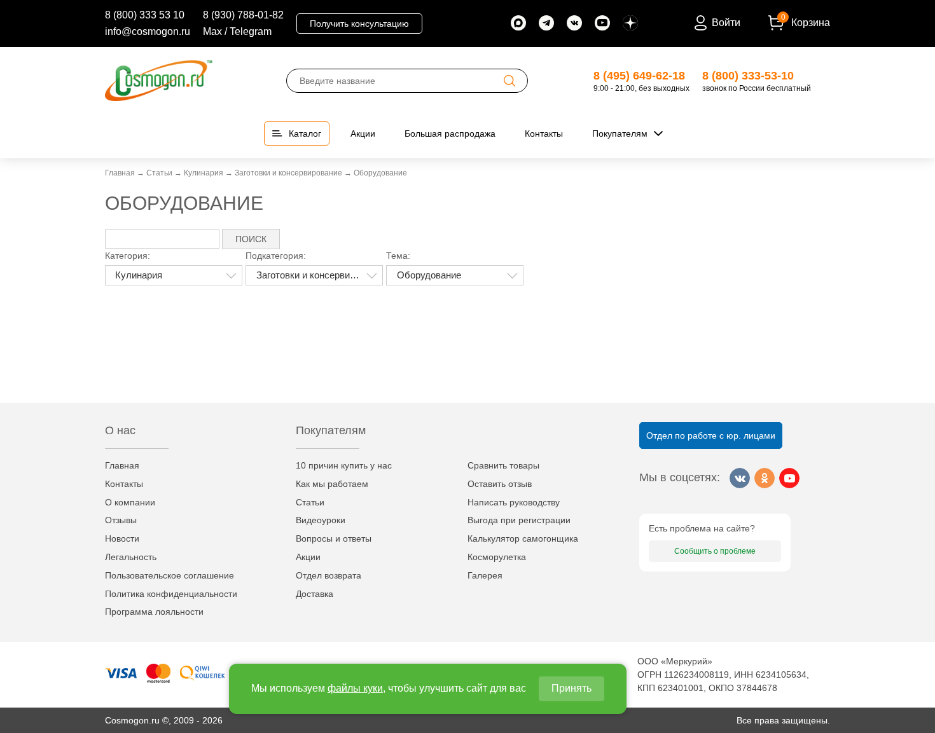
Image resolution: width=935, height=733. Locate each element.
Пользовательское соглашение (169, 575)
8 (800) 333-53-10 (748, 75)
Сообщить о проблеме (715, 551)
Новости (122, 538)
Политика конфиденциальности (171, 594)
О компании (130, 502)
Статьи (310, 502)
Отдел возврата (328, 575)
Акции (308, 557)
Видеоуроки (320, 520)
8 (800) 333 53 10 (144, 15)
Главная (122, 465)
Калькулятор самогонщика (523, 538)
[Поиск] (509, 80)
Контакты (124, 484)
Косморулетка (497, 557)
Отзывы (121, 520)
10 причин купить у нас (344, 465)
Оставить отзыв (500, 484)
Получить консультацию (359, 23)
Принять (571, 688)
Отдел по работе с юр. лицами (710, 435)
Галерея (485, 575)
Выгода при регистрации (519, 520)
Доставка (314, 594)
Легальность (130, 557)
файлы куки (355, 688)
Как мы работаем (332, 484)
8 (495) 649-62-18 (639, 75)
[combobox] (173, 275)
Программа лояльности (154, 611)
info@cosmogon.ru (147, 31)
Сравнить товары (503, 465)
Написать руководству (514, 502)
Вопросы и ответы (333, 538)
